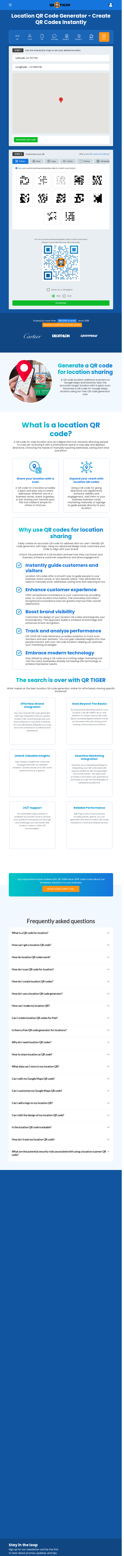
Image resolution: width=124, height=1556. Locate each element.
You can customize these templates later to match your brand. (61, 239)
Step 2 (18, 154)
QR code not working (98, 154)
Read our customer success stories (62, 324)
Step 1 (18, 50)
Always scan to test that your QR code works (61, 242)
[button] (110, 5)
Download (61, 302)
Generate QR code (26, 139)
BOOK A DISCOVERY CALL (60, 888)
